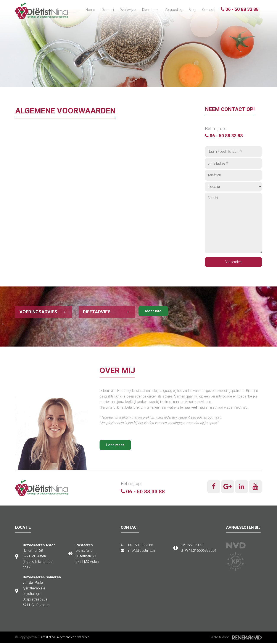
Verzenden (233, 262)
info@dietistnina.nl (141, 550)
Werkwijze (128, 10)
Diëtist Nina (47, 637)
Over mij (107, 10)
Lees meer (115, 445)
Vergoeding (173, 10)
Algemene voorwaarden (73, 637)
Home (90, 10)
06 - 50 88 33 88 (241, 9)
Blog (192, 10)
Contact (208, 10)
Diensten (149, 10)
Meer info (153, 311)
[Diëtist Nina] (42, 11)
